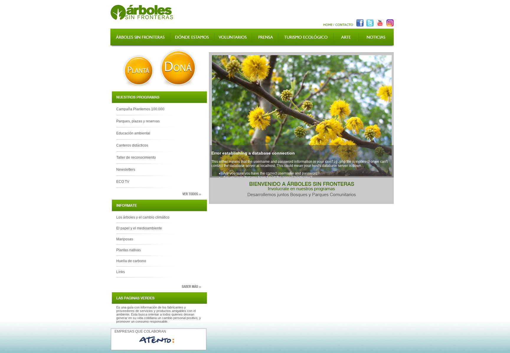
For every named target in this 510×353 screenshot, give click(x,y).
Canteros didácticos (132, 145)
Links (120, 272)
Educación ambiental (133, 133)
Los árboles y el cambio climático (142, 217)
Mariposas (124, 239)
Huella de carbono (131, 261)
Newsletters (125, 170)
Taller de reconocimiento (136, 157)
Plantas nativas (128, 250)
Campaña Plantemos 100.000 (140, 109)
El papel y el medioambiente (139, 228)
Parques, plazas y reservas (138, 121)
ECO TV (122, 182)
